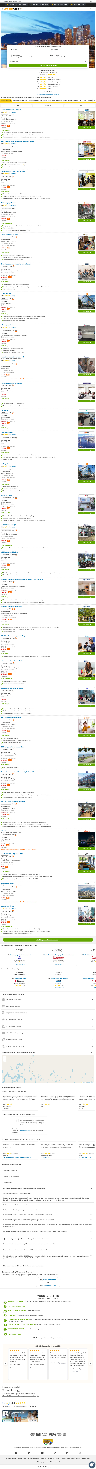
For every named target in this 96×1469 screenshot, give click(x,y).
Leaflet (83, 1082)
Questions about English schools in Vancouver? (17, 1272)
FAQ (85, 100)
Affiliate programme (42, 1461)
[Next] (94, 100)
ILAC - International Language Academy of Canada (59, 955)
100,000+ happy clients (60, 4)
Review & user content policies (71, 1458)
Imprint (58, 1458)
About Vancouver (73, 100)
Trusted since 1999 (79, 4)
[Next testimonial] (90, 1363)
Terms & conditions (10, 1458)
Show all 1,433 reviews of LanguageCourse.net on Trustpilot (20, 1396)
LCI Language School (20, 978)
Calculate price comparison (48, 65)
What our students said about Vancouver (48, 94)
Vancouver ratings (61, 100)
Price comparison (6, 100)
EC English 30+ (45, 1157)
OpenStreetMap (90, 1082)
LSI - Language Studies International (20, 955)
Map (53, 100)
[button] (1, 1)
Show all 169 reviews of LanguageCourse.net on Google (19, 1406)
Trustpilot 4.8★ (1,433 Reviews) (18, 4)
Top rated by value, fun (35, 100)
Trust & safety (86, 1458)
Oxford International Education (59, 978)
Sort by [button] (49, 105)
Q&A (81, 100)
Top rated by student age (20, 100)
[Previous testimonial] (5, 1363)
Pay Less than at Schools (40, 4)
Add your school (55, 1461)
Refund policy (22, 1458)
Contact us (51, 1458)
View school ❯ (87, 127)
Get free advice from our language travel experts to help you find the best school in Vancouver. (30, 1275)
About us (43, 1458)
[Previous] (1, 100)
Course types (47, 100)
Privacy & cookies (33, 1458)
